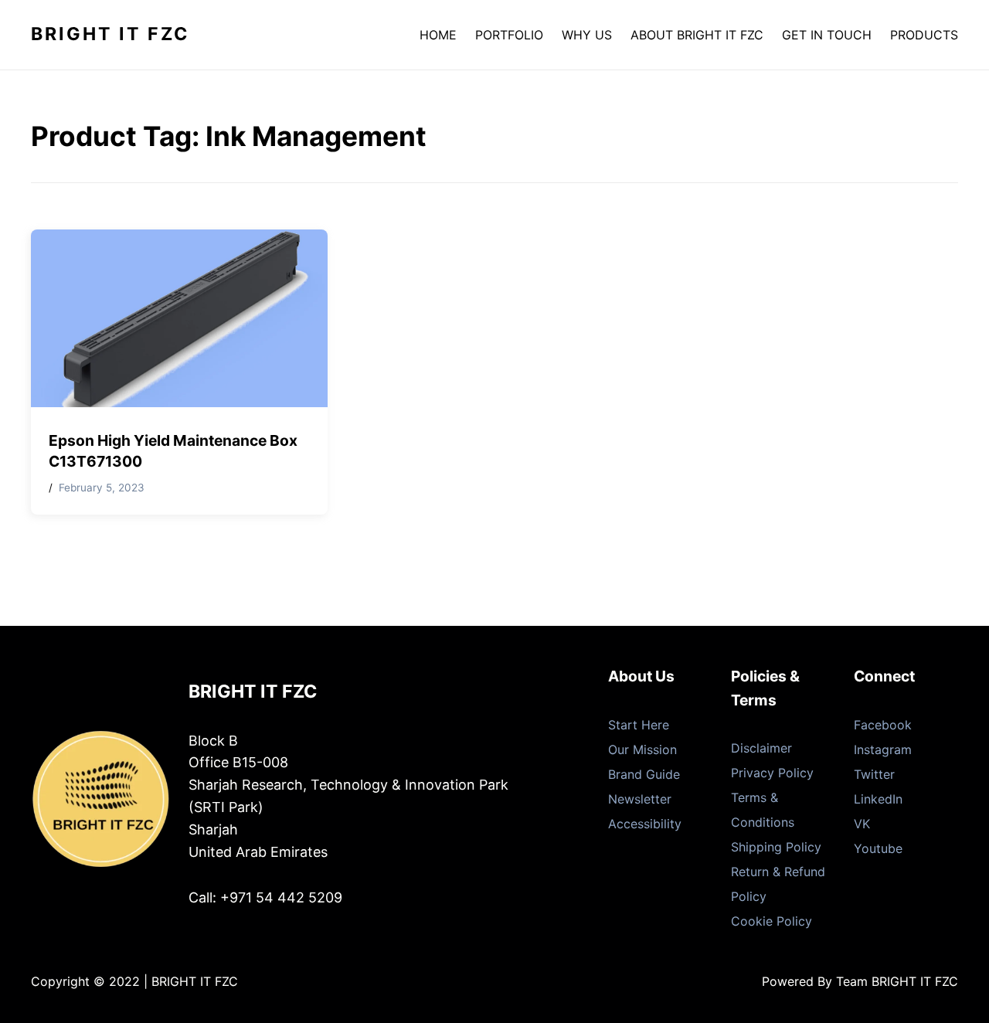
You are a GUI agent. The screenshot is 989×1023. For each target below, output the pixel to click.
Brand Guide (644, 774)
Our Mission (642, 749)
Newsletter (639, 799)
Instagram (883, 749)
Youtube (878, 848)
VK (862, 823)
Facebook (883, 724)
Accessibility (644, 823)
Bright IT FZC (110, 34)
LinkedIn (878, 799)
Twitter (874, 774)
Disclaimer (761, 748)
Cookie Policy (771, 921)
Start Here (638, 724)
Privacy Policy (772, 772)
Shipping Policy (776, 847)
